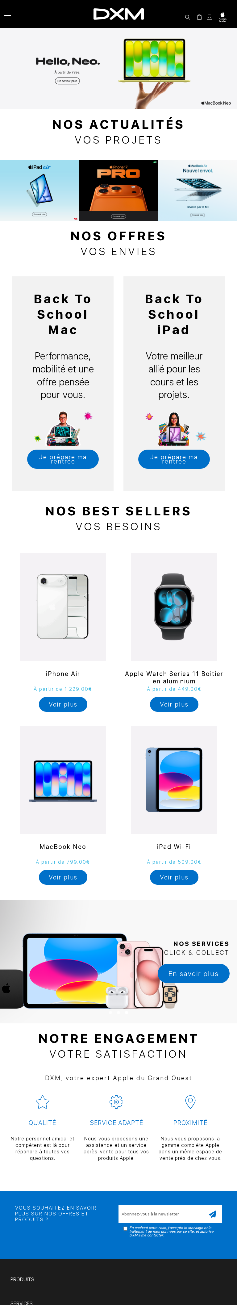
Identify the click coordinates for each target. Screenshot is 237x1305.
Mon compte (209, 17)
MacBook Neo (63, 846)
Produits (22, 1279)
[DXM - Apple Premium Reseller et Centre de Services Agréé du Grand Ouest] (118, 13)
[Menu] (6, 17)
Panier (199, 17)
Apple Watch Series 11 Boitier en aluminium (174, 677)
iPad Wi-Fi (174, 846)
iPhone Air (63, 674)
